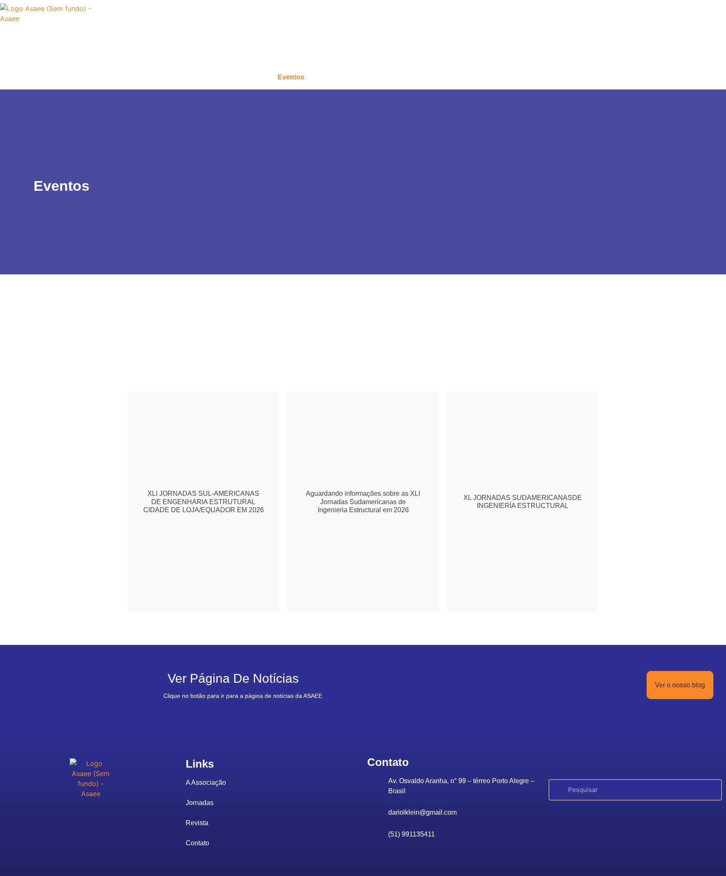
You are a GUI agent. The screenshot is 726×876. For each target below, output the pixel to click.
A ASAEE (243, 77)
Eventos (291, 77)
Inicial (198, 77)
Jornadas (339, 77)
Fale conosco (440, 77)
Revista (387, 77)
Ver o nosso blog (680, 685)
